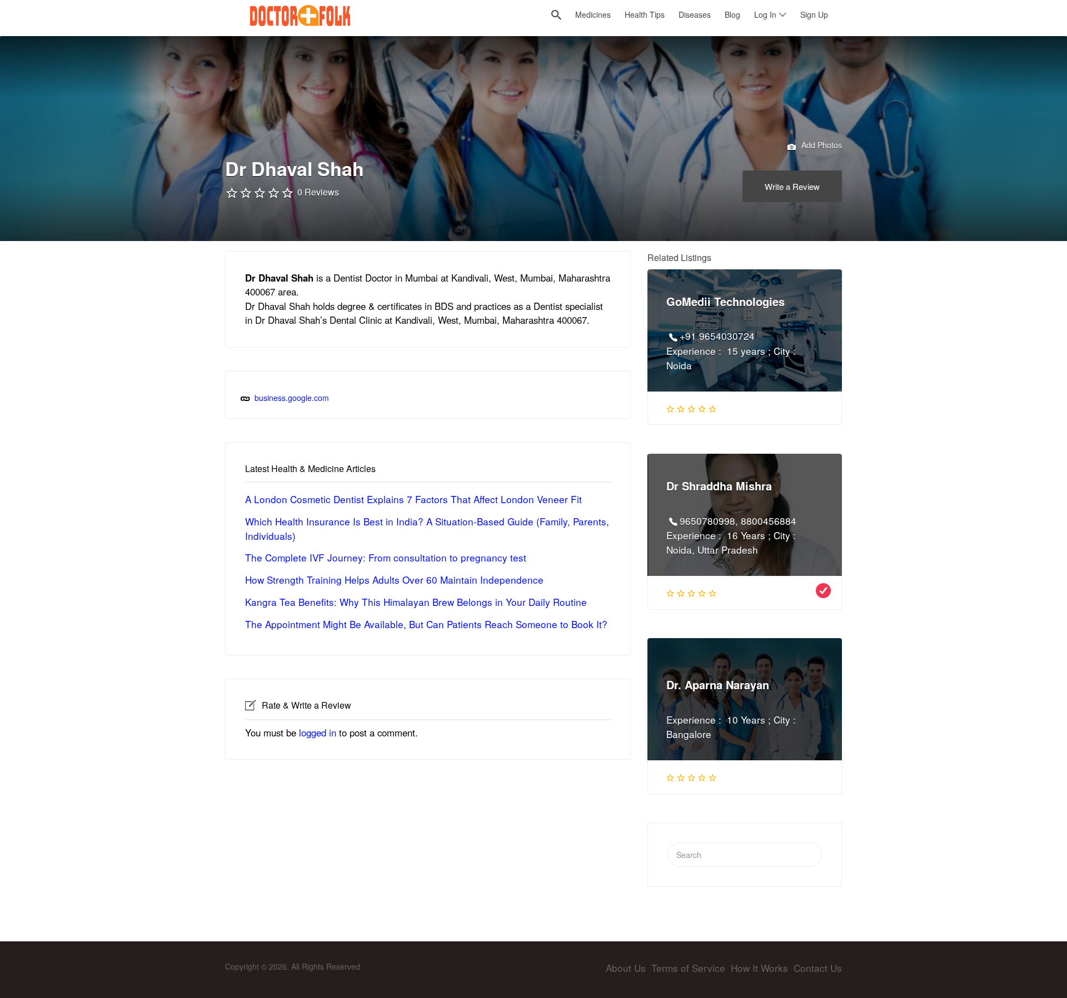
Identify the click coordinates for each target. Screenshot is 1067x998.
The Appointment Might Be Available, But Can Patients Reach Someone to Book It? (426, 624)
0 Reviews (318, 191)
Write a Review (792, 186)
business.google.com (292, 397)
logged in (317, 732)
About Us (626, 968)
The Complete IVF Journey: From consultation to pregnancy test (385, 557)
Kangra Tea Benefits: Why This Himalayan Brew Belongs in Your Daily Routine (416, 602)
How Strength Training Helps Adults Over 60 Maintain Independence (394, 579)
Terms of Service (688, 968)
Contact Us (818, 968)
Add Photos (820, 145)
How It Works (759, 968)
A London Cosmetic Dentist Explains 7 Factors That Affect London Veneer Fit (413, 499)
